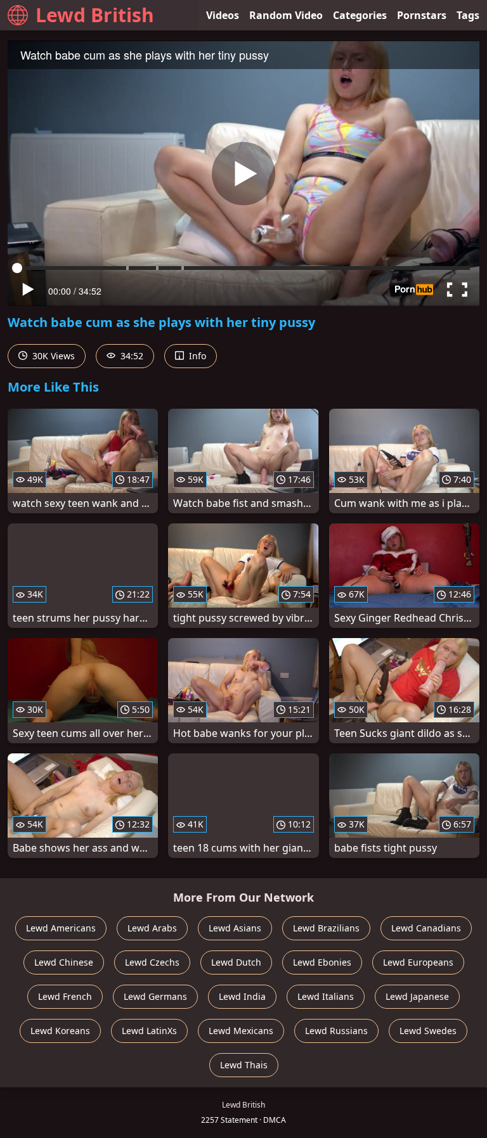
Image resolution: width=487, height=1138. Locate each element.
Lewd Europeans (418, 962)
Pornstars (421, 15)
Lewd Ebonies (322, 962)
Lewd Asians (235, 928)
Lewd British (95, 15)
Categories (360, 15)
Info (196, 356)
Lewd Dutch (236, 962)
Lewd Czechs (152, 962)
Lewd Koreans (60, 1031)
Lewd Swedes (428, 1031)
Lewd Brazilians (326, 928)
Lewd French (65, 996)
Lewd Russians (336, 1031)
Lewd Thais (244, 1065)
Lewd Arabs (152, 928)
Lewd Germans (155, 996)
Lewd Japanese (417, 996)
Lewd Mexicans (241, 1031)
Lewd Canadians (426, 928)
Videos (222, 15)
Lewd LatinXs (149, 1031)
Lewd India (242, 996)
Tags (468, 15)
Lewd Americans (61, 928)
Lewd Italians (325, 996)
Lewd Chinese (63, 962)
